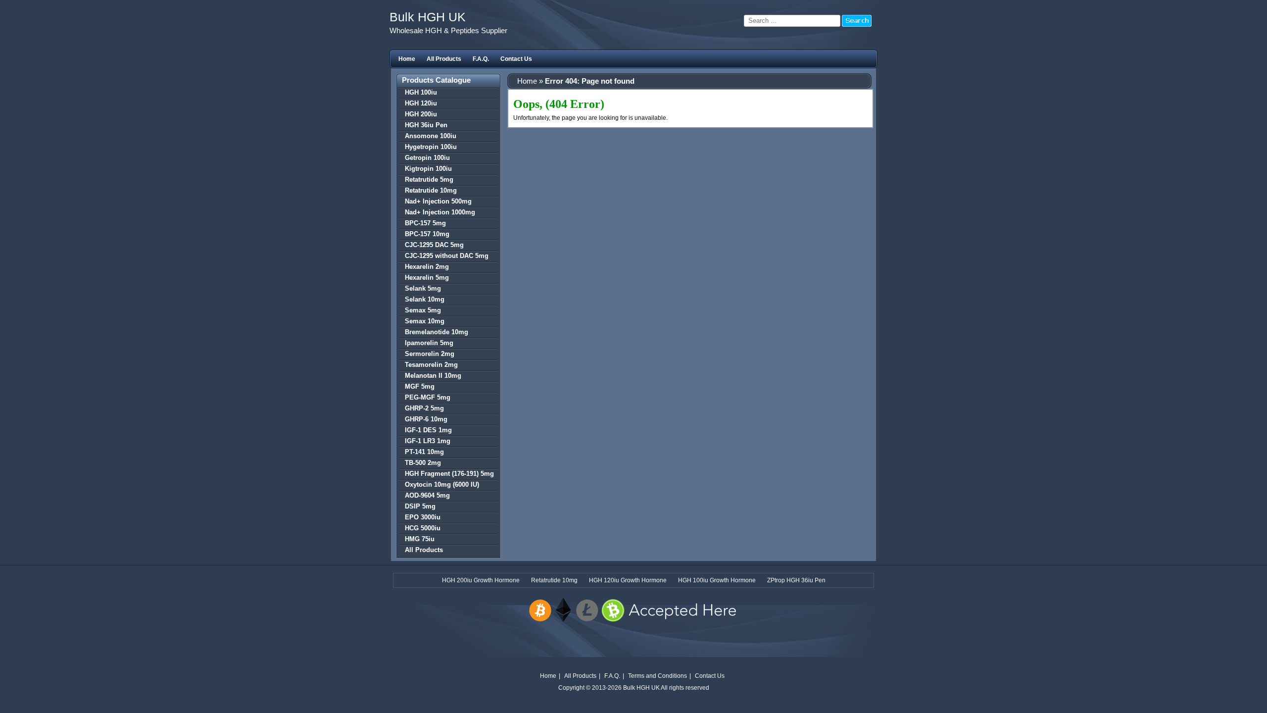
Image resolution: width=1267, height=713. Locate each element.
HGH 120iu (421, 103)
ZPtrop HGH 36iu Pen (796, 580)
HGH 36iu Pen (426, 125)
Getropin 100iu (427, 157)
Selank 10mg (424, 299)
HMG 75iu (420, 539)
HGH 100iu (421, 92)
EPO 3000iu (422, 517)
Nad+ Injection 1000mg (440, 212)
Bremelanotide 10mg (436, 332)
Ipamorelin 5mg (429, 343)
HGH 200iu (421, 114)
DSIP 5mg (420, 506)
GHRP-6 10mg (426, 419)
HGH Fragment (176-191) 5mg (449, 473)
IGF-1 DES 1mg (428, 430)
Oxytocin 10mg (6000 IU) (442, 484)
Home (406, 58)
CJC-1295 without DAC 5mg (446, 255)
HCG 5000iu (422, 528)
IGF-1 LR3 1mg (427, 441)
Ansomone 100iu (430, 136)
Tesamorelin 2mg (431, 364)
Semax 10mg (424, 321)
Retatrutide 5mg (429, 179)
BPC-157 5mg (425, 223)
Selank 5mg (423, 288)
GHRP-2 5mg (424, 408)
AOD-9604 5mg (427, 495)
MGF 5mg (420, 386)
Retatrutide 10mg (431, 190)
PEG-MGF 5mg (427, 397)
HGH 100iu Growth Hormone (717, 580)
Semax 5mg (423, 310)
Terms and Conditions (657, 675)
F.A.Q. (481, 58)
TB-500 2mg (423, 462)
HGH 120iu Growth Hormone (628, 580)
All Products (444, 58)
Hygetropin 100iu (431, 147)
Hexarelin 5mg (427, 277)
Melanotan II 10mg (433, 375)
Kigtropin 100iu (428, 168)
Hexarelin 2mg (427, 266)
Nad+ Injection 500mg (438, 201)
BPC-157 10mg (427, 234)
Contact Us (516, 58)
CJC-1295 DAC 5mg (434, 245)
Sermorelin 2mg (429, 353)
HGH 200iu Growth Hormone (481, 580)
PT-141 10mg (424, 452)
